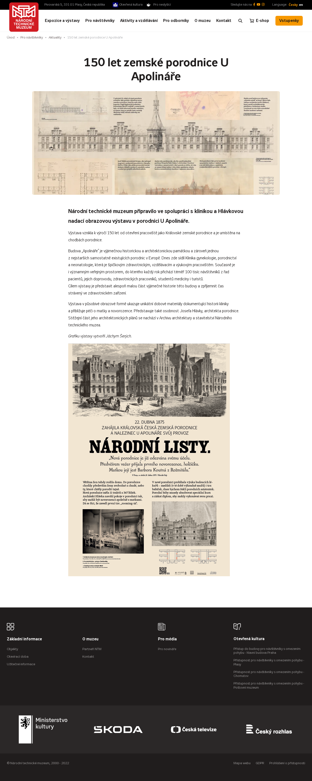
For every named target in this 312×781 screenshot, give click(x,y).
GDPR (260, 763)
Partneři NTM (91, 649)
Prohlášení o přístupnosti (287, 763)
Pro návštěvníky (31, 37)
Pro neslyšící (162, 4)
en (301, 5)
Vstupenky (289, 20)
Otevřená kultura (131, 4)
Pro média (167, 639)
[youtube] (258, 5)
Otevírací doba (18, 656)
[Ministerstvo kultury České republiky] (43, 729)
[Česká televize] (193, 729)
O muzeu (90, 639)
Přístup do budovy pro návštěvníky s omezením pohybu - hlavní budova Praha (267, 651)
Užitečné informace (21, 664)
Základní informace (24, 639)
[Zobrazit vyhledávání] (240, 21)
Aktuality (55, 37)
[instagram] (263, 5)
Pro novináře (167, 649)
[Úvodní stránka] (24, 17)
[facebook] (254, 5)
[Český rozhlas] (269, 729)
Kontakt (88, 656)
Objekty (12, 649)
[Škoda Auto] (118, 729)
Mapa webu (242, 763)
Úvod (11, 37)
